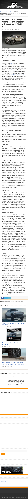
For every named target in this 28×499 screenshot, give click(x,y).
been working (10, 70)
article (11, 63)
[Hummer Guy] (14, 4)
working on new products (17, 74)
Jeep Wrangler (19, 301)
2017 (5, 301)
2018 (9, 301)
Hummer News (9, 12)
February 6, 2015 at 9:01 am (20, 378)
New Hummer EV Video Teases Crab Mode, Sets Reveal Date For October (13, 363)
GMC (13, 301)
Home (3, 12)
